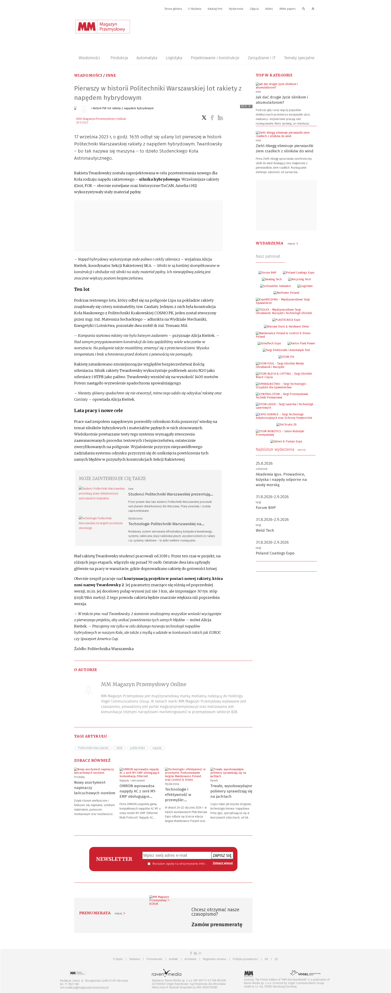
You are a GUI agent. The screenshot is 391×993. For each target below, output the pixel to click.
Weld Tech (265, 530)
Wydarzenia (236, 9)
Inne (111, 75)
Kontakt (173, 959)
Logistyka (174, 57)
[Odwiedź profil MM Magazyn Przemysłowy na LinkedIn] (195, 953)
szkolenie (262, 469)
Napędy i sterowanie (132, 780)
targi (258, 502)
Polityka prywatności (245, 959)
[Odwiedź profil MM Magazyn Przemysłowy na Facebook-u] (191, 953)
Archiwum (190, 959)
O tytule (118, 959)
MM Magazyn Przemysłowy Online (101, 119)
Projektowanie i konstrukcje (215, 57)
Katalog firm (215, 9)
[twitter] (204, 117)
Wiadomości (89, 57)
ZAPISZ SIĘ (222, 855)
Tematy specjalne (299, 57)
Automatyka (146, 57)
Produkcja (119, 57)
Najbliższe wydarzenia (280, 449)
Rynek (214, 780)
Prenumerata (154, 959)
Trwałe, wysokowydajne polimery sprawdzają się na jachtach (231, 791)
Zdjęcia (254, 9)
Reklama (135, 959)
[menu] (195, 8)
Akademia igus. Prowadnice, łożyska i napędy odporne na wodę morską (281, 479)
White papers (287, 9)
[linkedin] (220, 117)
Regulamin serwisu (214, 959)
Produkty (79, 777)
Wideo (269, 9)
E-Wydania (194, 9)
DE (276, 959)
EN (266, 959)
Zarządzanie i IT (262, 57)
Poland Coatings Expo (275, 553)
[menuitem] (173, 9)
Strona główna (173, 9)
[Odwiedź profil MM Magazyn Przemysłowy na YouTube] (200, 953)
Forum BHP (266, 507)
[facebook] (212, 117)
